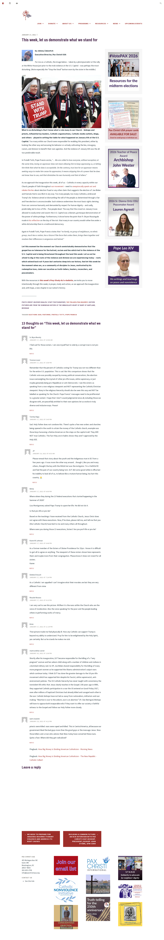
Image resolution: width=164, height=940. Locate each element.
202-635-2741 (27, 870)
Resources (100, 23)
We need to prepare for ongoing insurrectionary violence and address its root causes (40, 837)
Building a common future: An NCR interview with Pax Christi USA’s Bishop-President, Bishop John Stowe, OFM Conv (82, 839)
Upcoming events (133, 23)
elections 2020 (35, 315)
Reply (32, 354)
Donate (52, 23)
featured (46, 315)
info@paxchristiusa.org (31, 873)
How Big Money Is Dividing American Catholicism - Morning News (65, 749)
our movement (57, 186)
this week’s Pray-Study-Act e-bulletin (56, 280)
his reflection (34, 220)
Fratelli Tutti (58, 315)
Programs (83, 23)
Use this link (29, 881)
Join (39, 23)
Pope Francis (71, 315)
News (115, 23)
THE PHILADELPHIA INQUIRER (77, 302)
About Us (67, 23)
